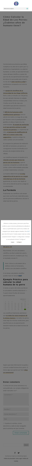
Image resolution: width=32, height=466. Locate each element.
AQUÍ (28, 231)
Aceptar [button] (12, 242)
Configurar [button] (19, 242)
